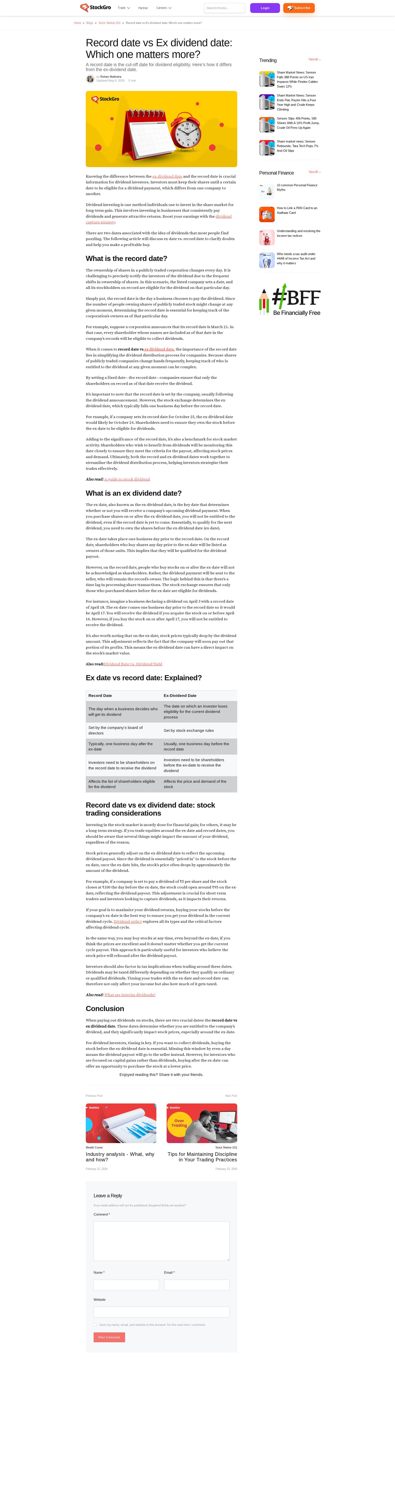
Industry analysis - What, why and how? (120, 1156)
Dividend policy (128, 921)
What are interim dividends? (130, 995)
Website (100, 1299)
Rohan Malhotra (110, 76)
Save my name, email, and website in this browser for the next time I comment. (152, 1325)
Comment (102, 1214)
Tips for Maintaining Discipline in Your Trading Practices (202, 1156)
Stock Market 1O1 (226, 1147)
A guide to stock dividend (127, 479)
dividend (223, 216)
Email (169, 1272)
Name (99, 1272)
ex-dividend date (167, 176)
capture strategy (100, 222)
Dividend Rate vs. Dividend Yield (133, 664)
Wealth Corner (94, 1147)
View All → (315, 59)
